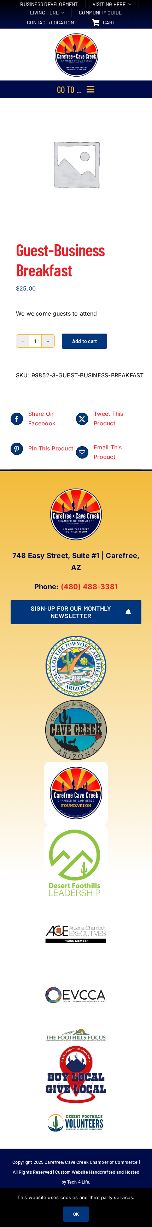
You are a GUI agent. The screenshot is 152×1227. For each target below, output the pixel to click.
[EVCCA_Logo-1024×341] (76, 966)
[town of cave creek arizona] (76, 701)
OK (76, 1214)
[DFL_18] (76, 828)
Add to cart (84, 341)
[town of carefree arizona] (76, 637)
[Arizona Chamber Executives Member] (76, 902)
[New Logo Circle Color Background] (76, 33)
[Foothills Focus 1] (76, 1029)
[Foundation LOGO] (76, 764)
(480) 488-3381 (89, 586)
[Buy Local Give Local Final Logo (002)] (76, 1045)
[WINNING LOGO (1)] (76, 1109)
